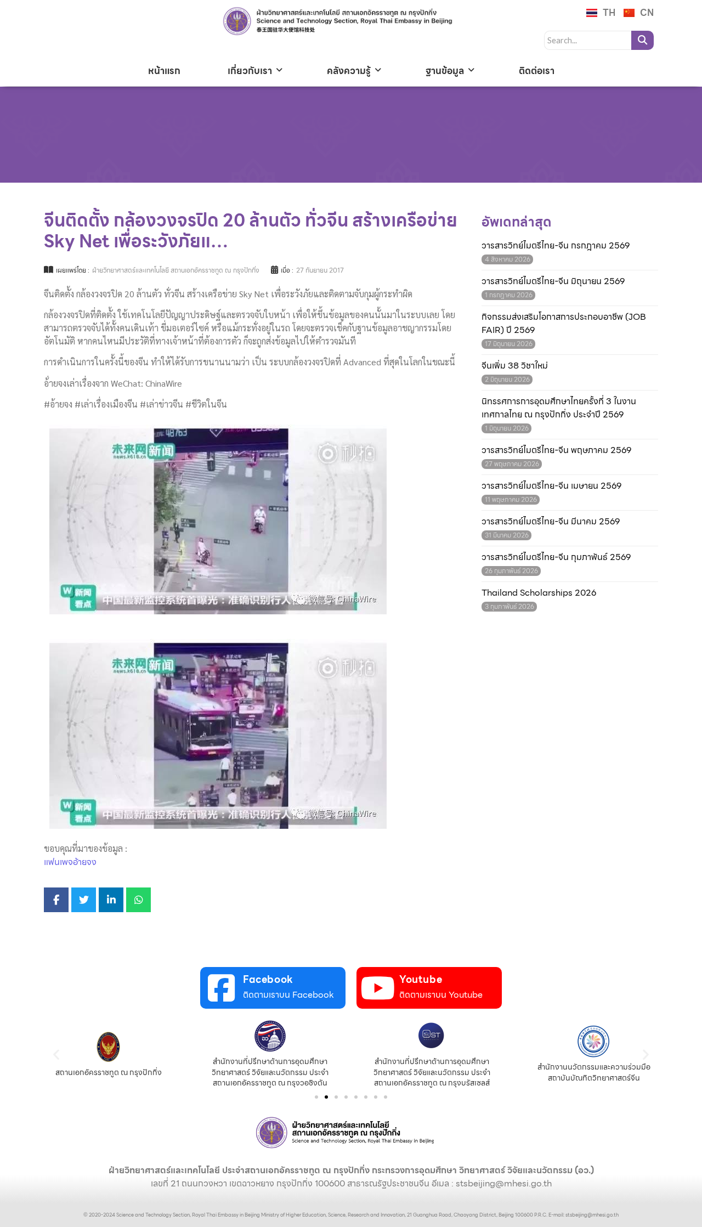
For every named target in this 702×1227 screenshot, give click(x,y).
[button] (56, 1054)
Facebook (268, 979)
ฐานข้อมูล (445, 71)
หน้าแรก (164, 71)
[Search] (642, 40)
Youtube (420, 979)
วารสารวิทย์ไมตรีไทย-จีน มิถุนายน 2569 (553, 281)
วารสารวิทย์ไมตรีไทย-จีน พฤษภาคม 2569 (556, 450)
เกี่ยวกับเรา (250, 71)
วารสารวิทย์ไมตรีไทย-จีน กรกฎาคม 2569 (556, 245)
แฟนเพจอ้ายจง (70, 862)
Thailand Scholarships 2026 (539, 593)
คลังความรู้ (349, 71)
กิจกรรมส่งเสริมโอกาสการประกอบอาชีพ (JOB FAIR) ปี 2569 (564, 323)
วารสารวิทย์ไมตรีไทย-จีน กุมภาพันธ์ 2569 (556, 557)
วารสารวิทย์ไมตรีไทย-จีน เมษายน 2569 (551, 486)
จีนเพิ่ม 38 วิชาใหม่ (515, 365)
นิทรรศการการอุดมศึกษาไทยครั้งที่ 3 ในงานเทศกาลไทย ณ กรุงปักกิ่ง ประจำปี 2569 (559, 408)
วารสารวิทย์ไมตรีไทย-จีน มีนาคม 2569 (551, 521)
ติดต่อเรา (536, 71)
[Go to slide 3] (336, 1097)
